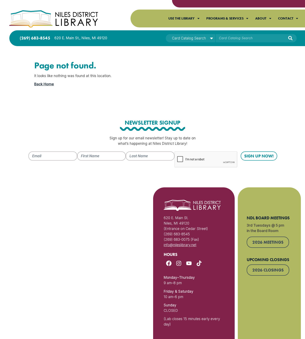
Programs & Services (224, 18)
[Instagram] (179, 263)
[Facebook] (169, 263)
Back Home (44, 84)
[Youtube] (189, 263)
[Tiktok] (199, 263)
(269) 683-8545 (35, 38)
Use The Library (181, 18)
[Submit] (290, 38)
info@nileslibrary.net (180, 245)
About (260, 18)
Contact (285, 18)
